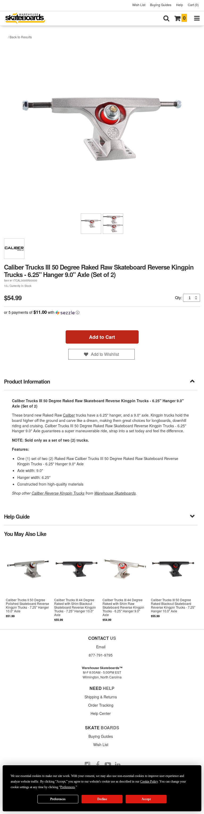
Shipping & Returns (100, 696)
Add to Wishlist (105, 354)
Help (179, 4)
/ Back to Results (20, 37)
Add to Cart (102, 336)
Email (100, 646)
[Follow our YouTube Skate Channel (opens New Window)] (108, 765)
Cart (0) (193, 4)
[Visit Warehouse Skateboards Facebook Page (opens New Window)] (98, 765)
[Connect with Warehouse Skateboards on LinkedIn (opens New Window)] (118, 765)
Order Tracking (100, 705)
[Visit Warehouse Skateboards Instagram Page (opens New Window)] (88, 765)
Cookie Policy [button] (149, 781)
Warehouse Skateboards (115, 493)
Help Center (101, 713)
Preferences (58, 799)
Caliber (69, 415)
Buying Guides (160, 4)
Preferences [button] (67, 787)
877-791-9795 (101, 655)
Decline (102, 799)
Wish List (138, 4)
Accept (146, 799)
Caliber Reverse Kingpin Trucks (58, 493)
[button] (102, 312)
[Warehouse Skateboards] (27, 18)
